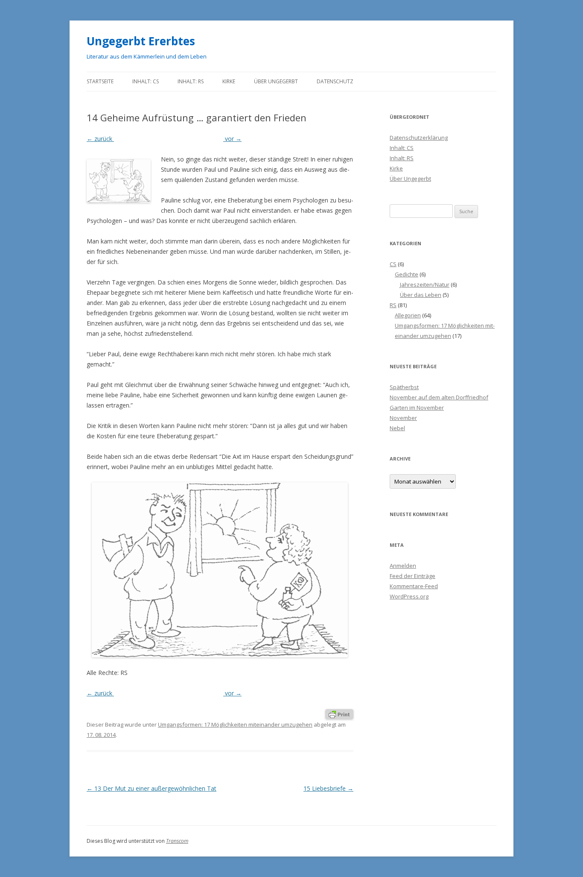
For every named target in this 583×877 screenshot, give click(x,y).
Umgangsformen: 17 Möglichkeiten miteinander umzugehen (235, 724)
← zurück (100, 139)
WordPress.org (409, 596)
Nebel (397, 428)
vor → (232, 139)
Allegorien (408, 315)
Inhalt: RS (191, 81)
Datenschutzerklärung (419, 137)
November (403, 418)
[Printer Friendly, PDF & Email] (339, 714)
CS (393, 264)
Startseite (100, 81)
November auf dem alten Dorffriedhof (439, 397)
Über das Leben (420, 295)
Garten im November (417, 407)
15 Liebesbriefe (328, 788)
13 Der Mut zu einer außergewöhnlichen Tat (151, 788)
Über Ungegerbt (276, 81)
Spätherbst (404, 387)
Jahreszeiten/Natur (424, 284)
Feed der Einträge (412, 576)
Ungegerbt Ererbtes (141, 41)
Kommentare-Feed (414, 586)
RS (393, 305)
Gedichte (406, 274)
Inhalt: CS (145, 81)
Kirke (228, 81)
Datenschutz (335, 81)
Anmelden (403, 565)
